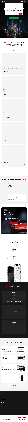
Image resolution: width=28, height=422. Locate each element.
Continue (21, 13)
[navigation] (26, 1)
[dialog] (14, 418)
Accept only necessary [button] (22, 419)
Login (22, 1)
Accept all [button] (21, 417)
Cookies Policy (9, 420)
